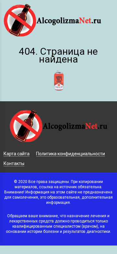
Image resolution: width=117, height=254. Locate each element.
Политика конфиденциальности (70, 153)
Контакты (14, 163)
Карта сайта (17, 153)
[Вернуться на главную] (58, 97)
